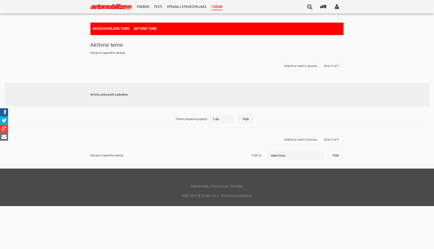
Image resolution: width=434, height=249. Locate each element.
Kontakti (237, 186)
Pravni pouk (219, 186)
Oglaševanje (200, 186)
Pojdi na (257, 155)
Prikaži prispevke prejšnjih (192, 119)
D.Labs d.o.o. (211, 195)
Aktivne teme (145, 29)
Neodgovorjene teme (111, 29)
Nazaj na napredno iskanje (107, 52)
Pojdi (336, 155)
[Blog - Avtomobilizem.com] (111, 7)
